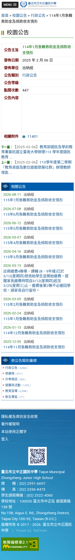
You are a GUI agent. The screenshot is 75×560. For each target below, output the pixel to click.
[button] (10, 5)
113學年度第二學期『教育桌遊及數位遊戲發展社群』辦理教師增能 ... (36, 167)
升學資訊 (15, 379)
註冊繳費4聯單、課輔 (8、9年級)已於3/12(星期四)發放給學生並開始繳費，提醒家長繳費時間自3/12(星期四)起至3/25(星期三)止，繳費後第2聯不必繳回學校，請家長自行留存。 (37, 281)
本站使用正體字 (14, 432)
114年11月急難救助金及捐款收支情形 (34, 347)
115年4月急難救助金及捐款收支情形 (33, 243)
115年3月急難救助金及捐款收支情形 (33, 257)
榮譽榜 (13, 373)
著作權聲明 (10, 424)
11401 (32, 136)
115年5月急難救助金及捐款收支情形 (33, 228)
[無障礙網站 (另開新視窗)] (37, 544)
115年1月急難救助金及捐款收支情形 (33, 319)
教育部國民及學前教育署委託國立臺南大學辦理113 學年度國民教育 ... (36, 152)
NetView (40, 530)
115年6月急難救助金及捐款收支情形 (33, 214)
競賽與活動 (17, 385)
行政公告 (16, 368)
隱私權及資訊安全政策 (19, 416)
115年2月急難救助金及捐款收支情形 (33, 304)
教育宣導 (16, 391)
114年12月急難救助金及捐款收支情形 (34, 333)
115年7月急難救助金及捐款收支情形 (33, 200)
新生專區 (14, 397)
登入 (4, 439)
